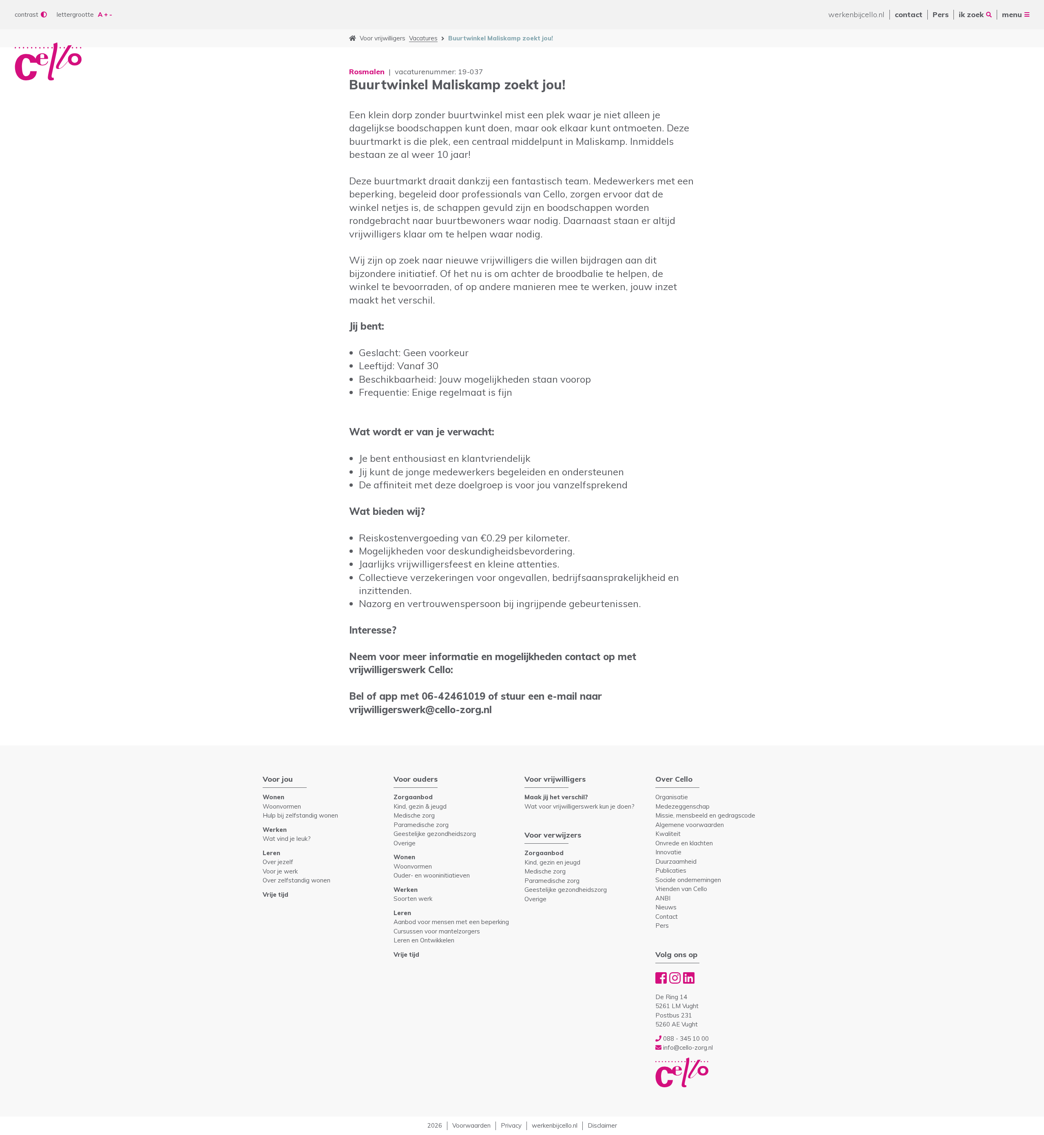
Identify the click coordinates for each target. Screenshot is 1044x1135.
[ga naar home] (352, 38)
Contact (666, 916)
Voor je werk (280, 871)
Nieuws (666, 907)
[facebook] (661, 978)
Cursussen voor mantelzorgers (437, 931)
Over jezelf (278, 862)
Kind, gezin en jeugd (552, 862)
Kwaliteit (668, 834)
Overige (405, 843)
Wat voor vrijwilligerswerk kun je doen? (579, 806)
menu (1012, 14)
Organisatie (671, 797)
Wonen (273, 797)
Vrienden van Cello (681, 889)
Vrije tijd (275, 894)
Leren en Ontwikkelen (424, 940)
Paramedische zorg (421, 825)
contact (908, 14)
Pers (941, 14)
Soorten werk (413, 898)
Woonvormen (282, 806)
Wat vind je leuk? (287, 838)
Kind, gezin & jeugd (420, 806)
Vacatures (423, 38)
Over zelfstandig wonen (296, 880)
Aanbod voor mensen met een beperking (451, 922)
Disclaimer (602, 1125)
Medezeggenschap (682, 806)
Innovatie (668, 852)
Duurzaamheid (676, 861)
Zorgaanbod (413, 797)
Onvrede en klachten (684, 843)
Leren (271, 853)
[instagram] (675, 978)
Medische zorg (414, 815)
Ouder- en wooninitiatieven (432, 875)
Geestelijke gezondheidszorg (435, 834)
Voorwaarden (471, 1125)
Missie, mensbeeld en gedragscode (705, 815)
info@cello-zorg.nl (687, 1047)
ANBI (662, 898)
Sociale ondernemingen (688, 880)
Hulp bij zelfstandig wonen (300, 815)
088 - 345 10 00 (685, 1038)
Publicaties (670, 870)
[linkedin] (689, 978)
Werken (275, 830)
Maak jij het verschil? (556, 797)
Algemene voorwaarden (689, 825)
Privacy (511, 1125)
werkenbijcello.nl (856, 14)
